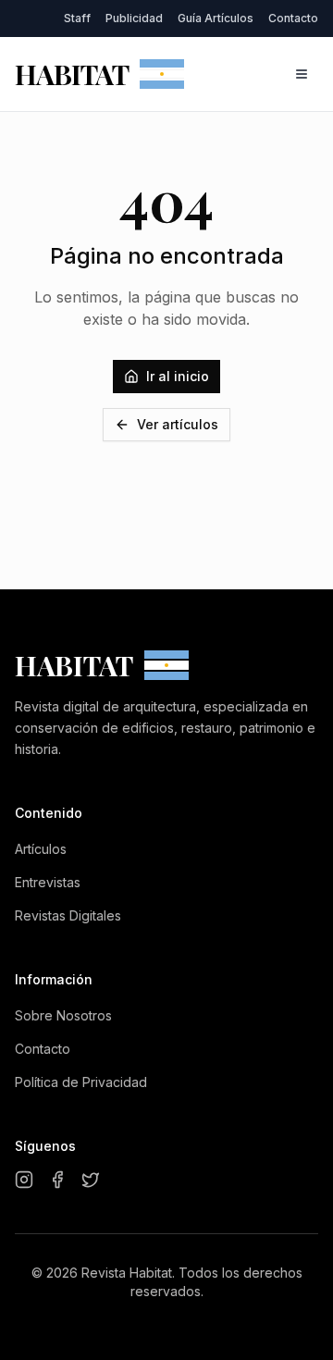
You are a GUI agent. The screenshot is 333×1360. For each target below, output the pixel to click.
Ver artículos (177, 424)
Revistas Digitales (68, 915)
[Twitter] (90, 1179)
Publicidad (134, 18)
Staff (77, 18)
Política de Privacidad (81, 1082)
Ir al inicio (177, 376)
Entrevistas (47, 882)
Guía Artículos (215, 18)
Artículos (41, 849)
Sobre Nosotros (63, 1015)
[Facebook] (57, 1179)
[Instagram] (24, 1179)
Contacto (293, 18)
